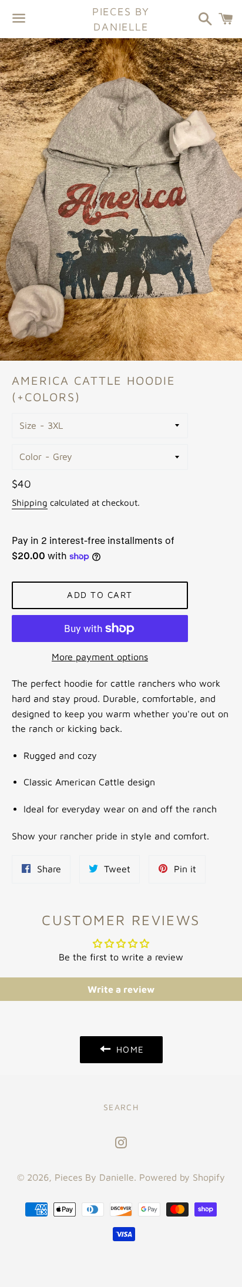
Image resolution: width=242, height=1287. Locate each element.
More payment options (100, 656)
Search (121, 1107)
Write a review (121, 989)
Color (30, 456)
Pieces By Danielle (121, 18)
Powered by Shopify (182, 1177)
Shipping (30, 503)
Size (27, 425)
